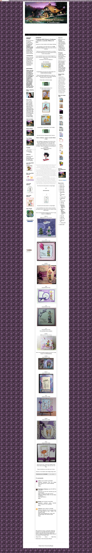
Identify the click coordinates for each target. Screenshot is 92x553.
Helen (60, 132)
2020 (61, 186)
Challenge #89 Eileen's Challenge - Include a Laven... (62, 211)
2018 (61, 189)
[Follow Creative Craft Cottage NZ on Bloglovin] (62, 180)
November (62, 194)
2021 (61, 184)
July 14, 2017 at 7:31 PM (47, 508)
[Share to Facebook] (52, 474)
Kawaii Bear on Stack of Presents (47, 217)
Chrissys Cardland (46, 89)
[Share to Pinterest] (53, 474)
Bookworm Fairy (47, 240)
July (61, 202)
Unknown (40, 508)
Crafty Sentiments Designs (46, 72)
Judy (46, 286)
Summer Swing (47, 396)
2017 (61, 190)
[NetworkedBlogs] (30, 221)
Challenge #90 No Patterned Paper (62, 206)
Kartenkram (47, 61)
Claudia (61, 103)
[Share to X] (51, 474)
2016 (61, 224)
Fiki (46, 395)
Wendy (39, 501)
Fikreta (60, 115)
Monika (46, 333)
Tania (60, 161)
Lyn (46, 328)
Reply (39, 485)
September (62, 198)
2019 (61, 187)
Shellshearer (46, 114)
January (62, 222)
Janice (39, 480)
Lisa (46, 305)
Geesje (46, 418)
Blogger (51, 545)
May (61, 215)
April (61, 217)
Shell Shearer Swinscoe (43, 489)
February (62, 220)
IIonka (60, 138)
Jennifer (46, 263)
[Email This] (50, 474)
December (62, 192)
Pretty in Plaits (47, 357)
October (62, 197)
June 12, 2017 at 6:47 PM (47, 501)
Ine (46, 239)
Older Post (53, 536)
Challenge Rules (33, 34)
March (61, 218)
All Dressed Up (46, 190)
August (62, 200)
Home (27, 34)
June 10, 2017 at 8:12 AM (47, 480)
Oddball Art (46, 149)
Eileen (60, 109)
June (61, 203)
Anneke (60, 98)
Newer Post (38, 536)
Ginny (46, 441)
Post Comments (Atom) (47, 538)
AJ (46, 101)
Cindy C (46, 371)
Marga (60, 155)
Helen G (46, 216)
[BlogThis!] (50, 474)
